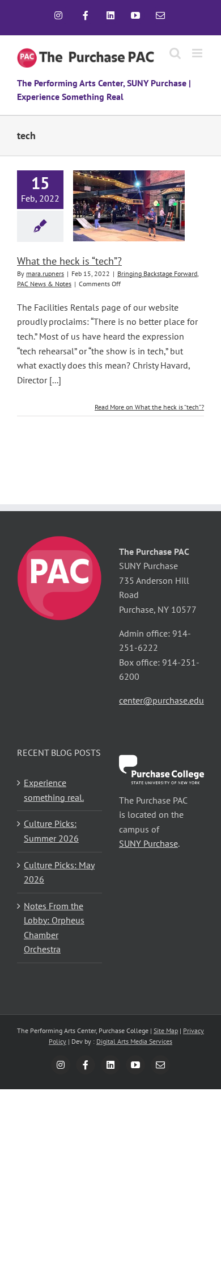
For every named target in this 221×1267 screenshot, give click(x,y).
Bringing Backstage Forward (157, 273)
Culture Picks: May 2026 (59, 872)
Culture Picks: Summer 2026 (51, 831)
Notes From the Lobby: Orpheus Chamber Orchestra (54, 927)
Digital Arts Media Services (134, 1041)
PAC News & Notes (44, 283)
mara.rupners (45, 273)
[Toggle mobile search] (175, 53)
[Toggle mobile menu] (198, 53)
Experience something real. (54, 790)
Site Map (166, 1030)
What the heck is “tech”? (69, 260)
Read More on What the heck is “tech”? (149, 407)
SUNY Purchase (148, 843)
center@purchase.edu (161, 700)
